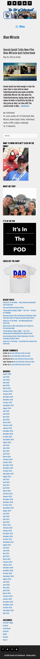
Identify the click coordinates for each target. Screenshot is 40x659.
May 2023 (6, 485)
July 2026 (6, 377)
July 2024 (6, 445)
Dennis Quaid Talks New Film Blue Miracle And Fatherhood (19, 51)
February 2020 (8, 596)
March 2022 (7, 525)
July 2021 (6, 548)
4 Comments (10, 126)
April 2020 (6, 590)
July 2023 (6, 479)
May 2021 (6, 553)
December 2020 (8, 568)
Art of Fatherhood (23, 116)
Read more (25, 106)
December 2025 (8, 397)
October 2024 (7, 437)
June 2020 (6, 585)
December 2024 (8, 431)
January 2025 (7, 428)
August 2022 (7, 511)
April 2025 (6, 420)
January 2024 (7, 462)
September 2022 (8, 508)
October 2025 (7, 403)
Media (5, 634)
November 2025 (8, 400)
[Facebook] (9, 3)
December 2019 (8, 602)
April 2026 (6, 385)
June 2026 (6, 380)
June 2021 (6, 551)
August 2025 (7, 408)
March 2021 (7, 559)
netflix (11, 123)
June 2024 (6, 448)
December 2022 (8, 499)
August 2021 (7, 545)
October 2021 (7, 539)
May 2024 (6, 451)
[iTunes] (30, 3)
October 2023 (7, 471)
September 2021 (8, 542)
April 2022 (6, 522)
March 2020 (7, 593)
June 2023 (6, 482)
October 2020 (7, 573)
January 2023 (7, 496)
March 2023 (7, 491)
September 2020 (8, 576)
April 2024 (6, 454)
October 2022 (7, 505)
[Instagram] (19, 3)
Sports (5, 640)
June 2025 (6, 414)
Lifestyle (6, 631)
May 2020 (6, 588)
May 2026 (6, 383)
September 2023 (8, 474)
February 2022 (7, 528)
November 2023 (8, 468)
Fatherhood (10, 113)
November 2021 (8, 536)
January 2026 (7, 394)
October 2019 (7, 608)
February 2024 (8, 459)
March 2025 (7, 422)
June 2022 (6, 516)
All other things (8, 623)
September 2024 (8, 440)
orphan (17, 123)
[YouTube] (25, 3)
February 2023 (8, 494)
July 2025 (6, 411)
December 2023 (8, 465)
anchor (13, 116)
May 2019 (6, 613)
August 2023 (7, 477)
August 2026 (7, 374)
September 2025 (8, 405)
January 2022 (7, 531)
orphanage (24, 123)
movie (5, 123)
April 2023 (6, 488)
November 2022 (8, 502)
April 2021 (6, 556)
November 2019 (8, 605)
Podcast (5, 637)
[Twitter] (14, 3)
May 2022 (6, 519)
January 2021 (7, 565)
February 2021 (7, 562)
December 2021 (8, 533)
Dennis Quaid (14, 119)
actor (8, 116)
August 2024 (7, 442)
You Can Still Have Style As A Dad (13, 308)
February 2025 (7, 425)
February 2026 (8, 391)
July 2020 (6, 582)
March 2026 (7, 388)
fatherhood (30, 119)
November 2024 (8, 434)
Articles (5, 626)
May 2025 (6, 417)
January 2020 (7, 599)
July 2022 (6, 514)
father (22, 119)
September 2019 (8, 610)
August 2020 (7, 579)
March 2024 (7, 457)
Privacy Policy (31, 655)
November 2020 (8, 571)
